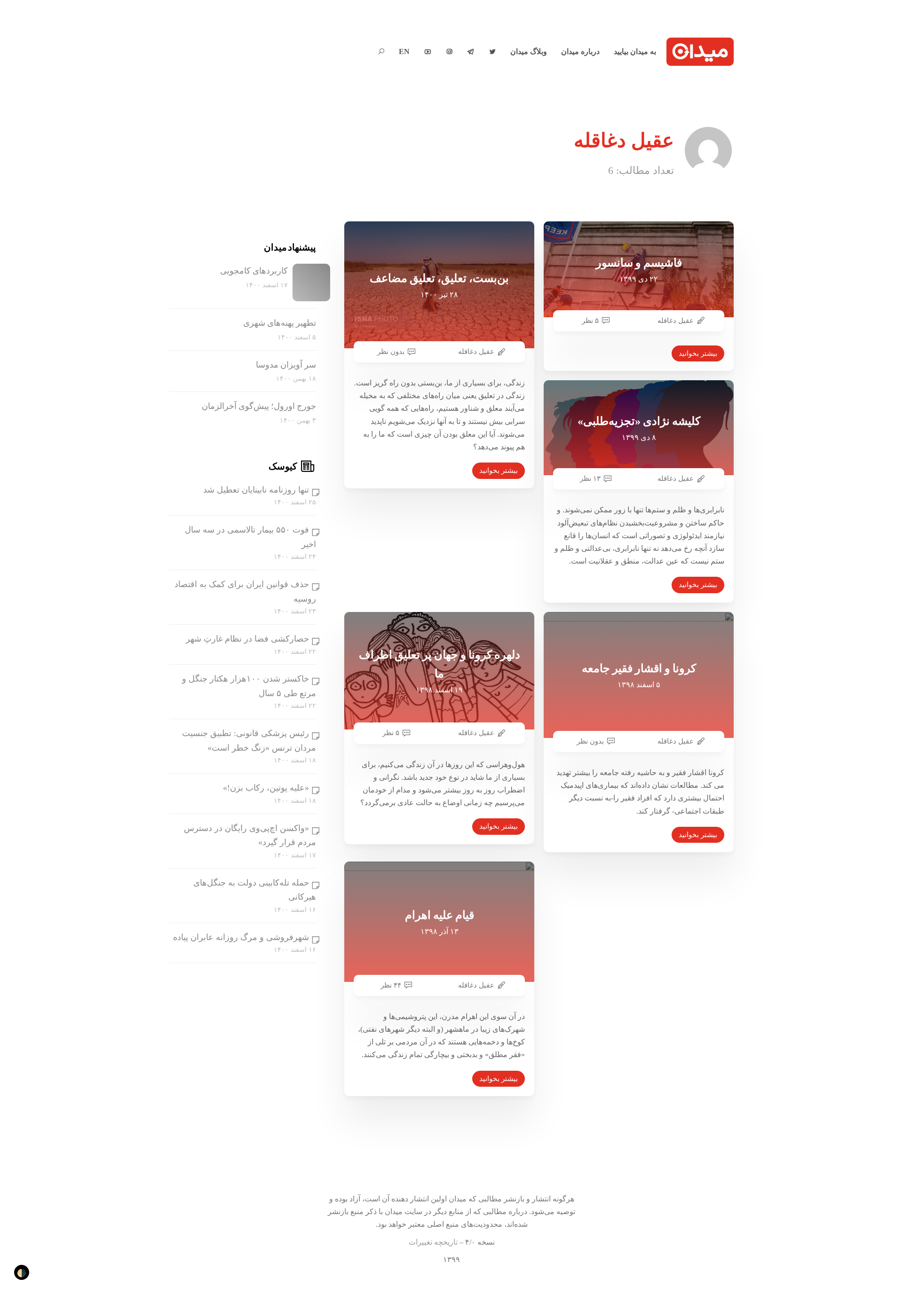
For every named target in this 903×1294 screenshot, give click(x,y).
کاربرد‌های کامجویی (254, 270)
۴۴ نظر (390, 985)
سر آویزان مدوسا (286, 364)
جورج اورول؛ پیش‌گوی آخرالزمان (259, 406)
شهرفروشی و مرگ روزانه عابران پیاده (241, 937)
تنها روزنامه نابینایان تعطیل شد (256, 489)
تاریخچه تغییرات (433, 1242)
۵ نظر (590, 320)
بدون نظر (390, 351)
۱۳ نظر (590, 478)
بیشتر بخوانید (498, 470)
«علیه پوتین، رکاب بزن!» (266, 787)
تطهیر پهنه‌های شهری (279, 323)
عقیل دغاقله (476, 351)
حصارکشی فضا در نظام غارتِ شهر (247, 638)
